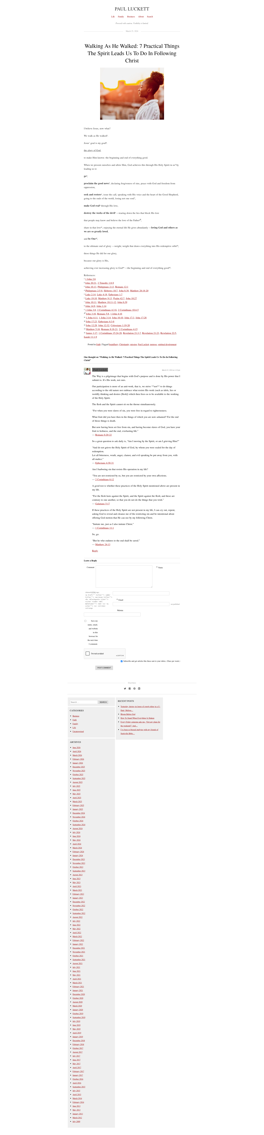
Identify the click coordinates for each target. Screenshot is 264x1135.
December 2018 (79, 1040)
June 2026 (76, 747)
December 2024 (79, 813)
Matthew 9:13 (105, 298)
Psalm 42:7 (118, 298)
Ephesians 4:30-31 (104, 462)
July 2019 (76, 1021)
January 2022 (78, 944)
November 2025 (79, 770)
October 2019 (78, 1013)
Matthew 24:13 (102, 544)
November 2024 (79, 817)
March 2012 (77, 1117)
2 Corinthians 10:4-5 (128, 309)
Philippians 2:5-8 (93, 290)
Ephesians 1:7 (115, 294)
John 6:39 (122, 302)
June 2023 (76, 878)
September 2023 (79, 871)
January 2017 (78, 1075)
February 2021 (78, 986)
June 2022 (76, 925)
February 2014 (78, 1102)
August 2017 (77, 1052)
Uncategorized (78, 731)
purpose (153, 344)
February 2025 (78, 805)
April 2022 (77, 932)
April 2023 (77, 886)
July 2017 (76, 1056)
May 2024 (76, 840)
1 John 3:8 (90, 309)
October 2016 (78, 1079)
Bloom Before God (128, 714)
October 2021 (78, 955)
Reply (95, 550)
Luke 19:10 (91, 298)
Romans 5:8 (103, 313)
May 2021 (76, 975)
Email (119, 600)
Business (131, 16)
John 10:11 (90, 302)
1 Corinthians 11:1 (104, 527)
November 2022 (79, 905)
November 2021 (79, 951)
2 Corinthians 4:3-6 (107, 309)
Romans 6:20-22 (103, 434)
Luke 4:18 (102, 294)
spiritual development (167, 344)
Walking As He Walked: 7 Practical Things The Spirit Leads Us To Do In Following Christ (132, 53)
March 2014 (77, 1098)
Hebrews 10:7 (111, 290)
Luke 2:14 (90, 294)
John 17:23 (91, 321)
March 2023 (77, 890)
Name (159, 567)
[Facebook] (129, 688)
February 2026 (78, 759)
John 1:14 (101, 306)
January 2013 (78, 1113)
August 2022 (77, 917)
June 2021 (76, 971)
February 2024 (78, 851)
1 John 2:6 (90, 279)
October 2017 (78, 1048)
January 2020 (78, 1009)
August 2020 (77, 1002)
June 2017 (76, 1059)
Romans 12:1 (121, 286)
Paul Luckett (132, 9)
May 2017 (76, 1063)
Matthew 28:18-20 (139, 290)
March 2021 (77, 982)
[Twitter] (125, 688)
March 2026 (77, 755)
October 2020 (78, 998)
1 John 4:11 (92, 317)
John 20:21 (90, 282)
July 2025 (76, 786)
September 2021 (79, 959)
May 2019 (76, 1029)
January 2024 (78, 855)
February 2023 (78, 894)
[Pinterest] (134, 688)
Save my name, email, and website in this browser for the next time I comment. (93, 632)
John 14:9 (90, 306)
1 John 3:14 (105, 317)
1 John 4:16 (116, 313)
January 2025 (78, 809)
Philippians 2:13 (106, 286)
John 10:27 (131, 298)
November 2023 (79, 863)
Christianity (124, 344)
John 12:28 (91, 325)
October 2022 (78, 909)
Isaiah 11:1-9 (90, 336)
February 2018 (78, 1044)
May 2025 (76, 793)
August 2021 (77, 963)
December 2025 (79, 766)
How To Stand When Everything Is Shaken (137, 718)
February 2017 (78, 1071)
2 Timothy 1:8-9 (106, 282)
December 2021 (79, 948)
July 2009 (76, 1121)
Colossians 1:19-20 (120, 325)
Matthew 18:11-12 (107, 302)
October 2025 (78, 774)
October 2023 (78, 867)
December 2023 (79, 859)
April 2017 (77, 1067)
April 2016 (77, 1083)
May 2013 (76, 1110)
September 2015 (79, 1086)
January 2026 (78, 763)
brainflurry (113, 344)
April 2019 (77, 1032)
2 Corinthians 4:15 (128, 329)
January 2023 (78, 898)
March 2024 (77, 847)
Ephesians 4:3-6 (106, 321)
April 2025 (77, 797)
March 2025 (77, 801)
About (141, 16)
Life (113, 16)
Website (120, 610)
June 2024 (76, 836)
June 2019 (76, 1025)
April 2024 (77, 844)
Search (150, 16)
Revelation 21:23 (150, 333)
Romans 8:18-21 (109, 329)
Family (121, 16)
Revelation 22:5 (168, 333)
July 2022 (76, 921)
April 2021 (77, 978)
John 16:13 (90, 286)
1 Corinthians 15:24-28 (110, 333)
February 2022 (78, 940)
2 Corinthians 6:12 (104, 479)
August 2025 (77, 782)
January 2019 (78, 1036)
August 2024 (77, 828)
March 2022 (77, 936)
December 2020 (79, 994)
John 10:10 (117, 317)
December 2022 (79, 901)
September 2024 (79, 824)
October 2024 (78, 820)
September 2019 (79, 1017)
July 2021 (76, 967)
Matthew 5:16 (93, 329)
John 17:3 (129, 317)
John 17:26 (141, 317)
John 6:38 (124, 290)
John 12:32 (103, 325)
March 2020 (77, 1005)
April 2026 (77, 751)
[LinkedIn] (139, 688)
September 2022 (79, 913)
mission (133, 344)
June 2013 (76, 1106)
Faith (98, 344)
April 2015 (77, 1094)
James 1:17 (91, 333)
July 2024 (76, 832)
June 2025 (76, 790)
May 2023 (76, 882)
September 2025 (79, 778)
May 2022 (76, 928)
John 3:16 (91, 313)
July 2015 (76, 1090)
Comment (90, 567)
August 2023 (77, 874)
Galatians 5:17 (102, 503)
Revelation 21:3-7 (132, 333)
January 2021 (78, 990)
